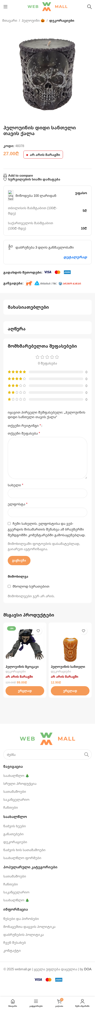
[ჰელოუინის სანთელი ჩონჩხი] (70, 644)
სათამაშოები (14, 791)
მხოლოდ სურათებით (31, 586)
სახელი (15, 484)
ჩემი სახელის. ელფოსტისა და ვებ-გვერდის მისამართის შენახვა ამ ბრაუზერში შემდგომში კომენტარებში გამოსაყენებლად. (47, 529)
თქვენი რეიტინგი (24, 425)
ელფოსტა (17, 504)
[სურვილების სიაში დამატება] (38, 631)
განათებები (13, 834)
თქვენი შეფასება (24, 433)
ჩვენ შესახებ (14, 942)
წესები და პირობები (21, 918)
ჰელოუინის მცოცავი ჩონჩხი (22, 668)
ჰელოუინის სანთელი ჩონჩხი (68, 668)
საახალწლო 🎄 (16, 775)
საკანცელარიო (16, 799)
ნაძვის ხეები (14, 826)
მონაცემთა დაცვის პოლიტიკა (29, 926)
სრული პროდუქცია (19, 783)
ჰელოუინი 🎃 (33, 20)
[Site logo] (47, 6)
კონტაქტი (12, 950)
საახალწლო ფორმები (22, 858)
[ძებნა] (89, 6)
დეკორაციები (61, 20)
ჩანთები (10, 807)
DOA (87, 969)
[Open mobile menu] (5, 6)
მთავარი (9, 20)
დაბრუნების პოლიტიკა (23, 934)
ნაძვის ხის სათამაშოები (24, 850)
